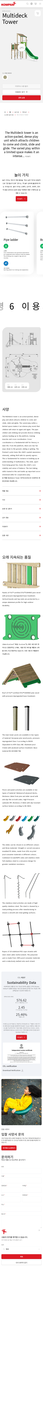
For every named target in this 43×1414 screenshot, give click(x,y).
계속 (21, 1256)
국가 (2, 1245)
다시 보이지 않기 (21, 1262)
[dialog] (21, 707)
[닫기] (39, 1230)
